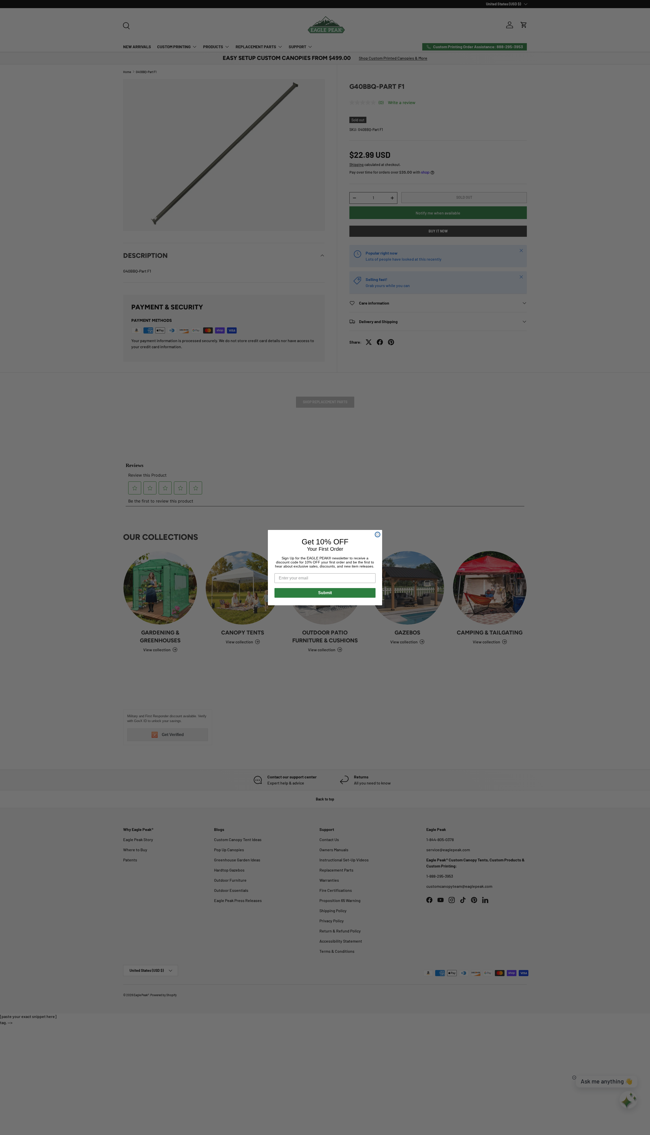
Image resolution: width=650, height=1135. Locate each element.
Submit (325, 593)
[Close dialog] (377, 534)
